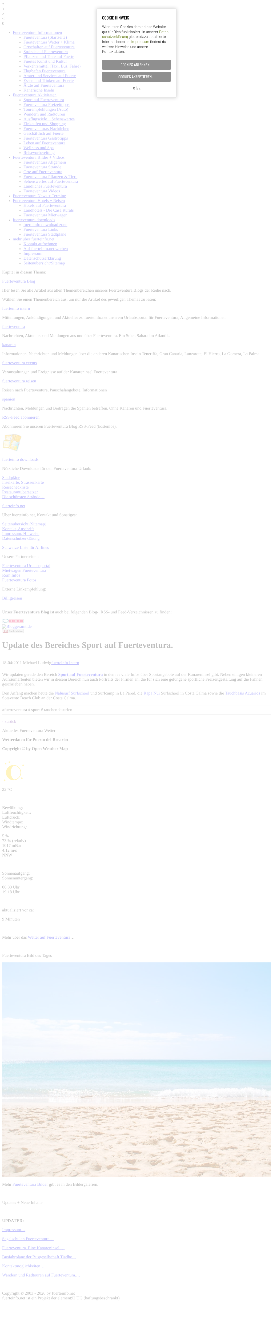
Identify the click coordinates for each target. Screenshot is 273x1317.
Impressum (140, 41)
